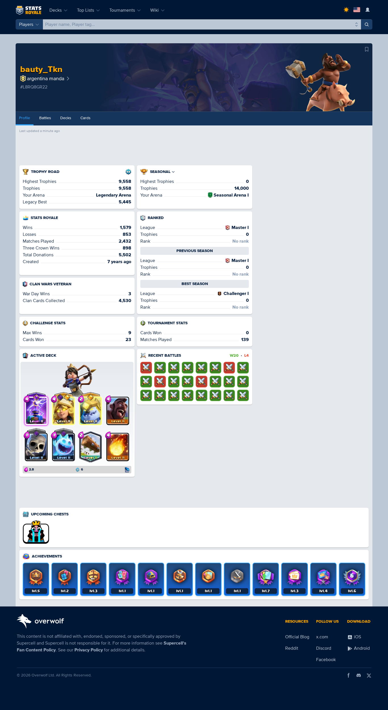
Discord (323, 648)
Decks (55, 10)
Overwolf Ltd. (43, 675)
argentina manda (45, 78)
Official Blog (297, 637)
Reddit (291, 648)
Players (26, 24)
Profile (24, 117)
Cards (85, 117)
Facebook (326, 659)
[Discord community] (358, 675)
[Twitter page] (369, 675)
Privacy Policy (88, 650)
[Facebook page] (348, 675)
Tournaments (122, 10)
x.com (322, 637)
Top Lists (85, 10)
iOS (357, 637)
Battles (45, 117)
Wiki (154, 10)
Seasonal (160, 171)
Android (361, 648)
